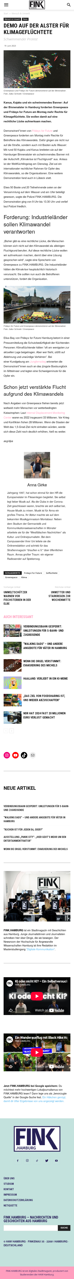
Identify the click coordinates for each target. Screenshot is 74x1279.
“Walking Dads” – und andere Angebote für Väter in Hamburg (34, 819)
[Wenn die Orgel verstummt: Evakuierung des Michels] (13, 665)
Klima (24, 577)
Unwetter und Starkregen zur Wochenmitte (59, 596)
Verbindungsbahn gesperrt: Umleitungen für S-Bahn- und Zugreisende (43, 631)
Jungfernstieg (38, 361)
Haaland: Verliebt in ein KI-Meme (45, 678)
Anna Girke (37, 484)
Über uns (9, 1178)
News (25, 19)
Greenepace (11, 577)
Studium (9, 1183)
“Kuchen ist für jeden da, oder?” (23, 829)
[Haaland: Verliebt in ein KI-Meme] (13, 683)
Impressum (10, 1194)
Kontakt (9, 1189)
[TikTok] (37, 1160)
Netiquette (10, 1205)
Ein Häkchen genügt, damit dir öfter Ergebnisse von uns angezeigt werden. (35, 1099)
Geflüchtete (51, 573)
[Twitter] (46, 1160)
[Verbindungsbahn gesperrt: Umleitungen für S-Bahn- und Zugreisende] (13, 630)
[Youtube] (56, 1160)
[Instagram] (27, 1160)
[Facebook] (17, 1160)
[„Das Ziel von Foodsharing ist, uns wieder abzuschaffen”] (13, 700)
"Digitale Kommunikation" (40, 949)
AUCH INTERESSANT (18, 617)
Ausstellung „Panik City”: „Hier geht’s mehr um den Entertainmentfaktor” (35, 839)
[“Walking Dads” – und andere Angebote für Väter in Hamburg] (13, 648)
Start (6, 13)
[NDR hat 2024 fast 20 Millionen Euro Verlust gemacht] (13, 717)
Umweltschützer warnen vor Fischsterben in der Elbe (17, 598)
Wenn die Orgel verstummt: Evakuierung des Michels (36, 849)
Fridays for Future (42, 130)
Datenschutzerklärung (18, 1200)
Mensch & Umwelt (21, 13)
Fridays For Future (33, 573)
